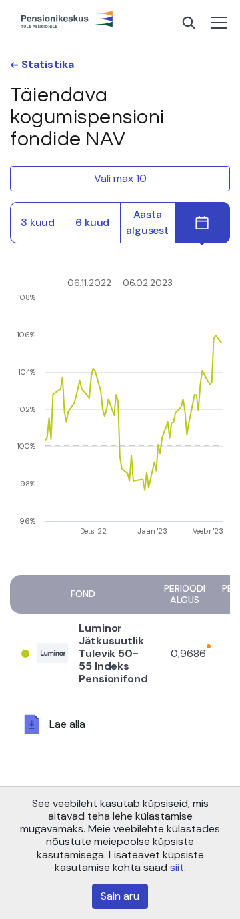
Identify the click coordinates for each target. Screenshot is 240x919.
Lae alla (67, 723)
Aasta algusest (147, 222)
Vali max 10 (120, 178)
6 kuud (92, 222)
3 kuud (38, 222)
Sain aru (120, 896)
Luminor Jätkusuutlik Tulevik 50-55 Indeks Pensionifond (113, 654)
